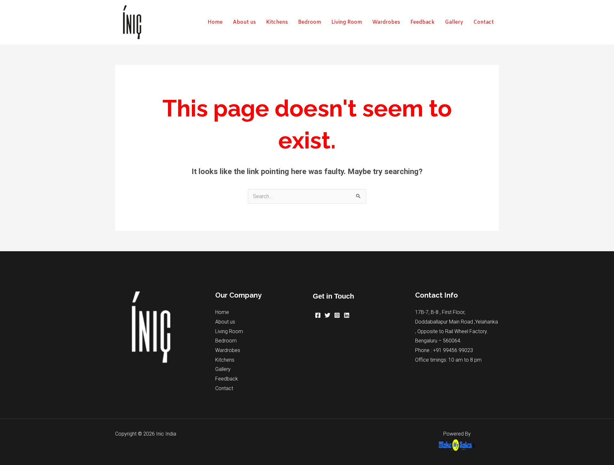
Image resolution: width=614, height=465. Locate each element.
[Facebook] (318, 315)
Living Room (229, 331)
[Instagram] (337, 315)
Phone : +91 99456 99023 (444, 350)
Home (222, 312)
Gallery (223, 369)
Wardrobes (227, 350)
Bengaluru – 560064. (438, 341)
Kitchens (224, 360)
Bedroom (226, 341)
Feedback (226, 379)
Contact (224, 388)
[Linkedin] (347, 315)
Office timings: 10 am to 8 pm (448, 360)
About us (225, 322)
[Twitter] (327, 315)
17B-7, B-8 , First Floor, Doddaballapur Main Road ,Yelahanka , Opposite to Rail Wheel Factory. (456, 321)
